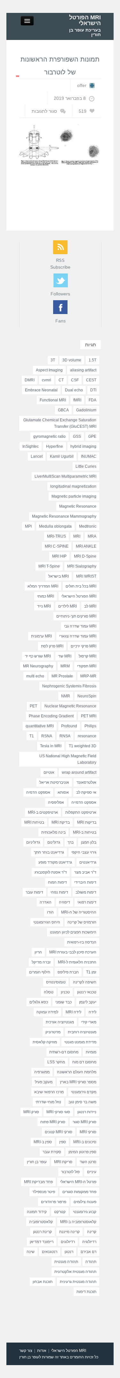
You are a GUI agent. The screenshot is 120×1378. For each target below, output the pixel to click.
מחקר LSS (56, 1062)
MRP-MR (88, 676)
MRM (65, 666)
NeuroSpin (86, 696)
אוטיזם (49, 772)
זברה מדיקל (41, 962)
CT (61, 380)
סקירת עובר (52, 1152)
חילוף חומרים (39, 972)
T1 (31, 736)
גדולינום (53, 842)
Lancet (37, 456)
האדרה (46, 902)
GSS (77, 436)
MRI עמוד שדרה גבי (80, 626)
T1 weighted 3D (82, 746)
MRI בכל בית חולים (81, 586)
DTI (93, 390)
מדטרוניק (52, 1032)
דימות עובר (34, 892)
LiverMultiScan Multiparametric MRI (65, 476)
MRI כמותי (45, 596)
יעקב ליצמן (87, 1002)
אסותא (63, 792)
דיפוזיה (64, 902)
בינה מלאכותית (53, 832)
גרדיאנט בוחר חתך (49, 852)
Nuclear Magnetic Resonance (70, 706)
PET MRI (88, 716)
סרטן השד (88, 1162)
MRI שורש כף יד (38, 656)
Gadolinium (86, 410)
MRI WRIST (86, 576)
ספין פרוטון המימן (82, 1152)
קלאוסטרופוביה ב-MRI (78, 1222)
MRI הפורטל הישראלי (85, 20)
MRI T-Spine (49, 566)
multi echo (35, 676)
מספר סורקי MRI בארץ (78, 1082)
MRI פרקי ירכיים (83, 646)
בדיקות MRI (86, 822)
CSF (75, 380)
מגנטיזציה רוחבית (82, 1032)
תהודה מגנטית (66, 1261)
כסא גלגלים (38, 1002)
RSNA (46, 736)
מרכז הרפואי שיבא (49, 1092)
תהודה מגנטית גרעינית (78, 1281)
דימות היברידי (85, 882)
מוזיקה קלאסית (45, 1042)
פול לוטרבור (70, 1172)
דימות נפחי (59, 892)
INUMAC (88, 456)
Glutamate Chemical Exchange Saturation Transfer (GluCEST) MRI (59, 423)
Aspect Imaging (49, 370)
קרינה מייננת (69, 1232)
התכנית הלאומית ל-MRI (77, 962)
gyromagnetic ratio (49, 436)
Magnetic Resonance (77, 506)
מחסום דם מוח (84, 1062)
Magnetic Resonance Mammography (64, 516)
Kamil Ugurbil (62, 456)
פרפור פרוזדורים (53, 1202)
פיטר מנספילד (43, 1192)
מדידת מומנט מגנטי (80, 1042)
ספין (62, 1142)
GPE (92, 436)
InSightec (30, 446)
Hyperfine (54, 446)
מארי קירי (88, 1022)
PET (33, 706)
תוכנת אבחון (42, 1281)
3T (53, 360)
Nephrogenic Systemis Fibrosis (69, 686)
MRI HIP (59, 556)
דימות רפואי (86, 902)
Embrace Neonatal (41, 390)
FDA (92, 400)
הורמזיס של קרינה (82, 922)
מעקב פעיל (43, 1082)
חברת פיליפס (68, 972)
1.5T (92, 360)
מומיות (91, 1052)
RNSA (65, 736)
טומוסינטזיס (56, 982)
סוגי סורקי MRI (58, 1112)
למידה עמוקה (47, 1012)
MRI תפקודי (86, 666)
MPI (28, 526)
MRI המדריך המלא (43, 586)
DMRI (30, 380)
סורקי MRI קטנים (58, 1132)
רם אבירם (88, 1251)
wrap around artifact (79, 772)
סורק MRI (31, 1112)
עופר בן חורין (37, 1162)
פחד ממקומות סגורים (79, 1192)
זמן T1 (91, 972)
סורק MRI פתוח (52, 1122)
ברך (71, 842)
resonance (87, 736)
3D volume (71, 360)
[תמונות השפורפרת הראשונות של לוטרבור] (60, 145)
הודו (50, 912)
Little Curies (86, 466)
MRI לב (90, 606)
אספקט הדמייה (83, 802)
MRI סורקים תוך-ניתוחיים (76, 616)
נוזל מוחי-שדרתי (48, 1102)
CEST (91, 380)
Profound (69, 726)
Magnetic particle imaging (74, 496)
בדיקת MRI (61, 822)
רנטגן (69, 1251)
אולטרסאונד (86, 782)
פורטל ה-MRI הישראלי (78, 1182)
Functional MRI (53, 400)
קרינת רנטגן (42, 1232)
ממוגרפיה (42, 1072)
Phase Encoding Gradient (51, 716)
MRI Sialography (81, 566)
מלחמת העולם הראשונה (76, 1072)
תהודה (90, 1261)
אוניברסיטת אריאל (54, 782)
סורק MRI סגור (84, 1122)
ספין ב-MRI (43, 1142)
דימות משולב (86, 892)
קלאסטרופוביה (41, 1222)
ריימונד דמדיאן (41, 1241)
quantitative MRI (40, 726)
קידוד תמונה (37, 1212)
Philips (90, 726)
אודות (41, 1350)
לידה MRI (73, 1012)
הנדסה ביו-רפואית (81, 942)
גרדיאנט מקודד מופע (55, 862)
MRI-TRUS (56, 536)
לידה (92, 1012)
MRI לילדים (67, 606)
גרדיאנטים (87, 862)
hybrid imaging (83, 446)
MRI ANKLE (86, 546)
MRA (92, 536)
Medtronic (87, 526)
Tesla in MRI (50, 746)
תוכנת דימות (86, 1291)
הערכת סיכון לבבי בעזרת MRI (72, 952)
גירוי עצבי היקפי (83, 852)
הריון (38, 952)
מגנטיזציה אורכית (60, 1022)
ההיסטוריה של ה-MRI (78, 912)
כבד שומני (63, 1002)
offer (81, 85)
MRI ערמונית (41, 636)
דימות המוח (57, 882)
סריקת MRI (63, 1162)
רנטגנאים (49, 1251)
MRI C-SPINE (56, 546)
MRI (76, 536)
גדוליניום (33, 842)
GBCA (63, 410)
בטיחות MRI (34, 822)
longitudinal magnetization (73, 486)
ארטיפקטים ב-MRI (43, 812)
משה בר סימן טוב (82, 1102)
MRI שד (64, 656)
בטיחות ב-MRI (84, 832)
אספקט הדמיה (38, 792)
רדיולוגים (68, 1241)
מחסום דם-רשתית (63, 1052)
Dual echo (74, 390)
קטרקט (60, 1212)
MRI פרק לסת (52, 646)
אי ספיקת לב (86, 792)
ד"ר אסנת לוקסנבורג (51, 872)
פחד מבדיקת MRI (38, 1182)
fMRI (77, 400)
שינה (31, 1251)
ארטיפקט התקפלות (80, 812)
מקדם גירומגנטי (83, 1092)
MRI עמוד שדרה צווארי (77, 636)
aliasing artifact (83, 370)
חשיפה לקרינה (84, 982)
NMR (65, 696)
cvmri (46, 380)
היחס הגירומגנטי (46, 922)
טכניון (65, 992)
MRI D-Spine (85, 556)
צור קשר (25, 1350)
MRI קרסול (87, 656)
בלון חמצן (88, 842)
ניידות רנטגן (86, 1112)
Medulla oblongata (55, 526)
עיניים (91, 1172)
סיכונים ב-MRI (84, 1142)
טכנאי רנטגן (86, 992)
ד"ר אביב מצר (85, 872)
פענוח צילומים (85, 1202)
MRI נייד (44, 606)
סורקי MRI (88, 1132)
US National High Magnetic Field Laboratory (67, 759)
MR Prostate (62, 676)
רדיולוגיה (89, 1241)
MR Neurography (38, 666)
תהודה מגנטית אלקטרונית (75, 1271)
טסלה (48, 992)
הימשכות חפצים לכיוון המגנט (73, 932)
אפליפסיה (56, 802)
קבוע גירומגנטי (84, 1212)
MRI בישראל (58, 576)
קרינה (91, 1232)
